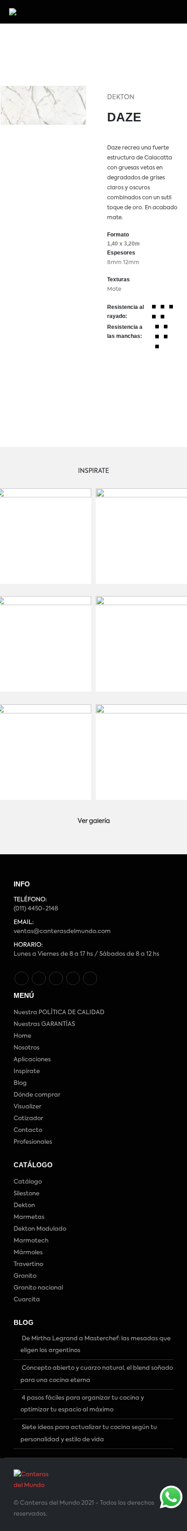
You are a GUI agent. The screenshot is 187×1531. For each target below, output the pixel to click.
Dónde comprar (37, 1095)
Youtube (56, 979)
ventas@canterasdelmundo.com (62, 931)
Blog (20, 1083)
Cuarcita (27, 1300)
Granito (25, 1276)
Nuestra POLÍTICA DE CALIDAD (59, 1013)
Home (22, 1036)
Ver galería (94, 821)
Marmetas (29, 1217)
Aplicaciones (32, 1060)
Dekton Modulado (40, 1229)
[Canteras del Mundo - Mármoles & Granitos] (39, 11)
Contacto (28, 1130)
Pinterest (39, 979)
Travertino (28, 1264)
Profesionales (33, 1142)
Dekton (120, 97)
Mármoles (28, 1253)
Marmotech (31, 1241)
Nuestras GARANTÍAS (44, 1024)
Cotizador (28, 1119)
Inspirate (27, 1071)
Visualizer (27, 1107)
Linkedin (90, 979)
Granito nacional (38, 1288)
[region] (47, 48)
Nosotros (26, 1048)
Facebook (22, 979)
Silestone (26, 1194)
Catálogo (28, 1182)
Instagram (73, 979)
